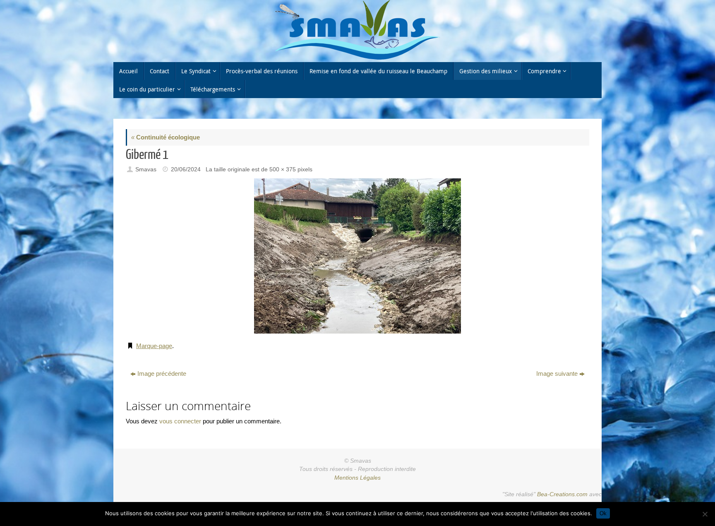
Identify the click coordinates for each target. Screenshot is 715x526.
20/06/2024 (186, 169)
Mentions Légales (357, 478)
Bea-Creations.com (562, 494)
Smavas (145, 169)
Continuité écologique (165, 137)
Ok (603, 513)
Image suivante (557, 373)
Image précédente (161, 373)
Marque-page (154, 345)
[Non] (705, 514)
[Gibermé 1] (357, 256)
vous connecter (180, 421)
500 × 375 (282, 169)
